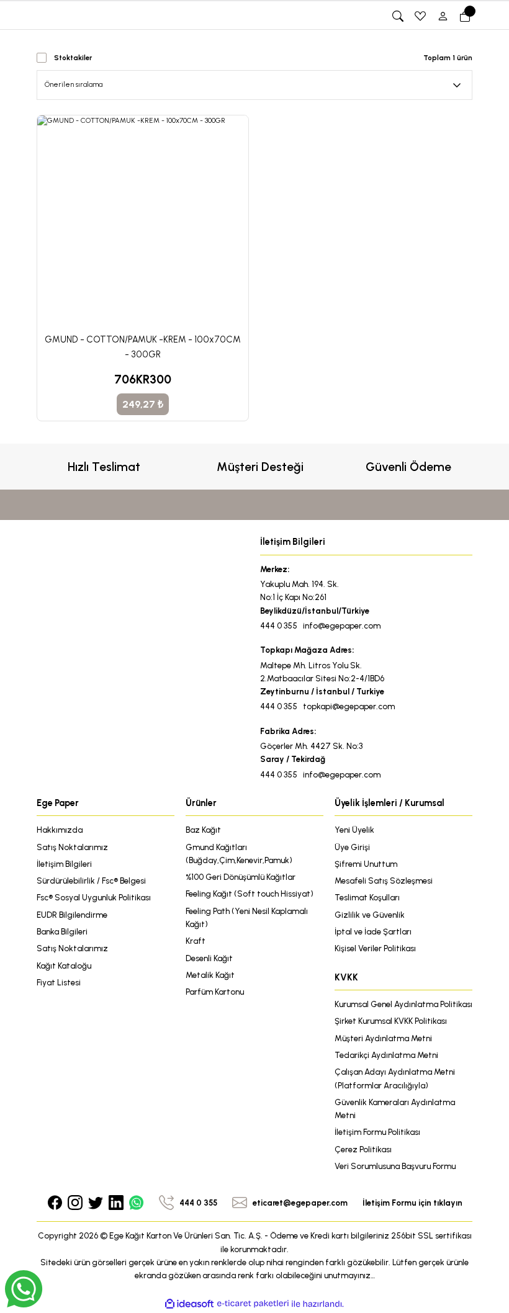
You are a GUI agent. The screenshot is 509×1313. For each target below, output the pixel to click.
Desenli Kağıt (209, 958)
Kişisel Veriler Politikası (375, 948)
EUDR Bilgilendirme (72, 915)
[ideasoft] (189, 1304)
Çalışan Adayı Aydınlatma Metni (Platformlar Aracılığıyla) (395, 1078)
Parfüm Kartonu (215, 992)
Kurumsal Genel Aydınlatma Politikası (403, 1004)
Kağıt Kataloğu (64, 965)
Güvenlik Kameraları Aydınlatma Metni (395, 1108)
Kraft (195, 941)
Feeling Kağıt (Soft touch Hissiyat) (249, 893)
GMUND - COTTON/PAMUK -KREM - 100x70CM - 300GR (143, 347)
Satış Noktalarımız (72, 847)
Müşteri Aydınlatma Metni (383, 1038)
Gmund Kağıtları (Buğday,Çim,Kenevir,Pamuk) (239, 853)
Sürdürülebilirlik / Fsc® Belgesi (91, 880)
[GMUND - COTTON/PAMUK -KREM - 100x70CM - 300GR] (142, 220)
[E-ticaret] (253, 1304)
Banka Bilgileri (62, 931)
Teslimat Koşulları (367, 897)
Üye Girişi (352, 847)
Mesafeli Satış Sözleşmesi (384, 880)
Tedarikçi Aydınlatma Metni (386, 1055)
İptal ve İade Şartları (373, 931)
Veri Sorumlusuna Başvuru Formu (395, 1166)
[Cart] (464, 16)
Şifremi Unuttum (366, 864)
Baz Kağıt (203, 830)
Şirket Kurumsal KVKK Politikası (391, 1021)
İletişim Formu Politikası (377, 1132)
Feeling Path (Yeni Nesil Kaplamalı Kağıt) (247, 917)
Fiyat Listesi (59, 982)
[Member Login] (442, 16)
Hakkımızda (60, 830)
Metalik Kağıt (210, 975)
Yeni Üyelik (354, 830)
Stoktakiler (73, 57)
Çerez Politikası (363, 1149)
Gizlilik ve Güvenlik (370, 915)
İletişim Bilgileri (64, 864)
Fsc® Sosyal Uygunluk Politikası (94, 897)
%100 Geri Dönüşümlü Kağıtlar (240, 877)
